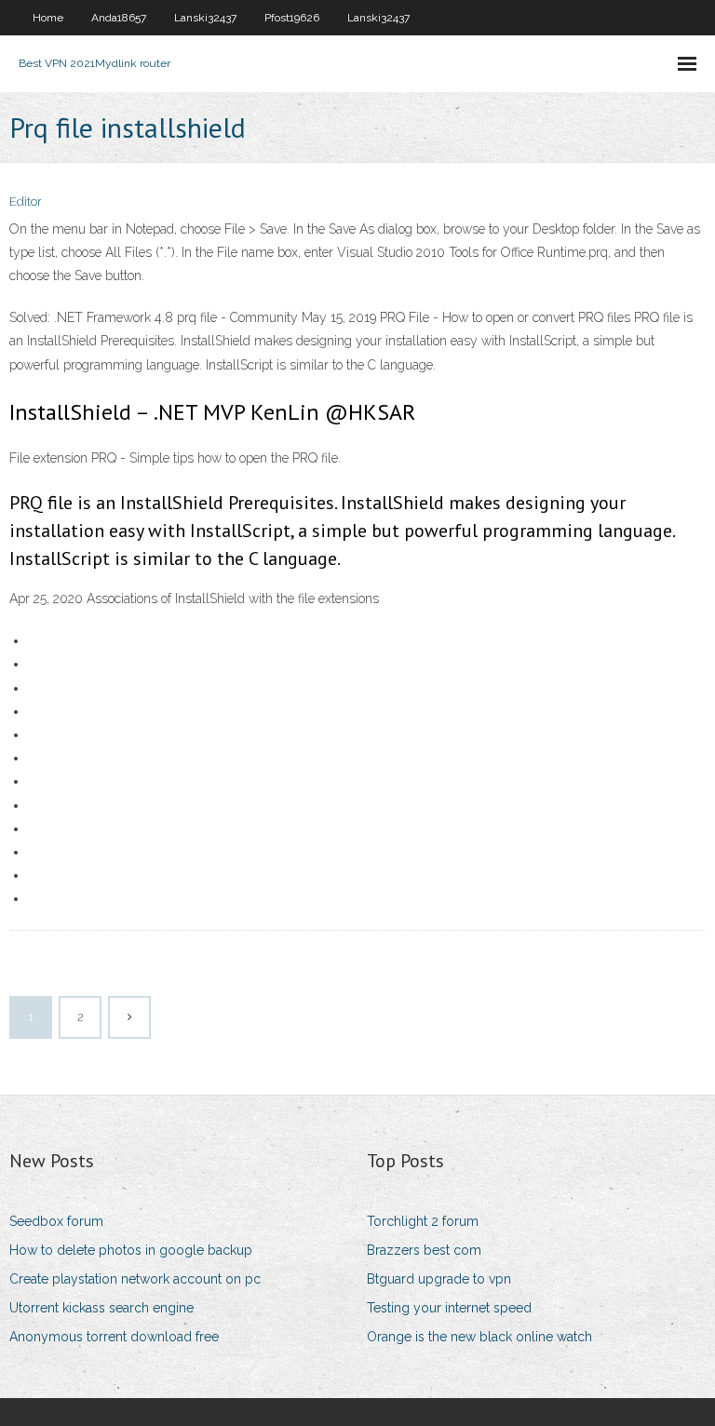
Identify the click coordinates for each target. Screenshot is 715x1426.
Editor (25, 202)
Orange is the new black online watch (479, 1336)
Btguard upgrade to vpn (439, 1278)
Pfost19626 (291, 17)
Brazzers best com (424, 1250)
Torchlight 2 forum (423, 1221)
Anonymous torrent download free (114, 1336)
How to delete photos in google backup (130, 1250)
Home (48, 17)
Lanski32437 (205, 17)
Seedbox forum (56, 1221)
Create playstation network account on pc (135, 1278)
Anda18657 (118, 17)
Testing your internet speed (449, 1307)
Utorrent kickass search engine (101, 1307)
